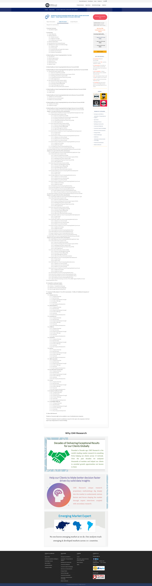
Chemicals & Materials (98, 126)
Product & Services (80, 5)
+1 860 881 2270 (101, 560)
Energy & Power (97, 132)
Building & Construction (99, 124)
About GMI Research (83, 1)
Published (52, 9)
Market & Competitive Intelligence (51, 558)
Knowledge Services (49, 561)
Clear (104, 34)
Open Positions (80, 562)
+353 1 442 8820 (103, 562)
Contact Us (100, 1)
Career (95, 1)
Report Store (88, 5)
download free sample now (100, 17)
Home (46, 9)
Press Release (90, 1)
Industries (104, 5)
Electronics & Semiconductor (99, 130)
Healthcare (96, 136)
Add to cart (100, 51)
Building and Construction (66, 562)
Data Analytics (47, 563)
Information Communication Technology (99, 139)
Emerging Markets (48, 565)
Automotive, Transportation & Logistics (100, 117)
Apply (78, 564)
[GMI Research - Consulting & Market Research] (51, 5)
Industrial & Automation (99, 142)
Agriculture (96, 119)
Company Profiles (48, 567)
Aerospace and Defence (98, 114)
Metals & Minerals (97, 144)
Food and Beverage (98, 134)
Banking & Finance (97, 121)
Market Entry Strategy (96, 5)
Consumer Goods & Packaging (100, 128)
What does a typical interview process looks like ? (83, 559)
